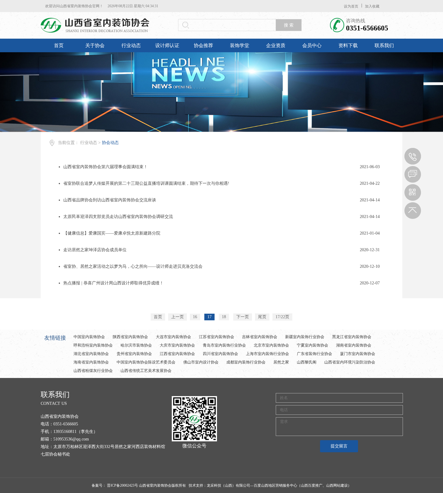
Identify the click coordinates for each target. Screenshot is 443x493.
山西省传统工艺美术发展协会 (146, 370)
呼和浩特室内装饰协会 (93, 345)
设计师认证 (167, 45)
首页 (59, 45)
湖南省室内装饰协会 (353, 345)
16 (195, 317)
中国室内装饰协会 (89, 337)
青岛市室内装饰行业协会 (224, 345)
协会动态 (110, 142)
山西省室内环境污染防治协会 (349, 362)
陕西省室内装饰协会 (130, 337)
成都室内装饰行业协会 (245, 362)
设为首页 (351, 6)
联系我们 (384, 45)
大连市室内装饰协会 (173, 337)
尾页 (262, 317)
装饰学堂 (239, 45)
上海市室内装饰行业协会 (267, 353)
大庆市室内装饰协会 (177, 345)
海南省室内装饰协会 (91, 362)
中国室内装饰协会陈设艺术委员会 (146, 362)
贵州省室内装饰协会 (134, 353)
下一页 (242, 317)
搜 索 (289, 25)
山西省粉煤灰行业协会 (93, 370)
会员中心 (312, 45)
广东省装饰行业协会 (314, 353)
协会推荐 (203, 45)
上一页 (177, 317)
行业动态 (131, 45)
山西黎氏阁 (306, 362)
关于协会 (95, 45)
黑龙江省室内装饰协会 (351, 337)
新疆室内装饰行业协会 (304, 337)
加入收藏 (372, 6)
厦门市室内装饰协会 (357, 353)
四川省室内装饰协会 (220, 353)
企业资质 (275, 45)
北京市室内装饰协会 (271, 345)
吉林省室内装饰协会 (259, 337)
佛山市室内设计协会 (200, 362)
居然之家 (281, 362)
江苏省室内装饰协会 (216, 337)
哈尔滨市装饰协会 (136, 345)
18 (224, 317)
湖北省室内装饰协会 (91, 353)
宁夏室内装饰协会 (312, 345)
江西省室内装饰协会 (177, 353)
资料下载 (348, 45)
